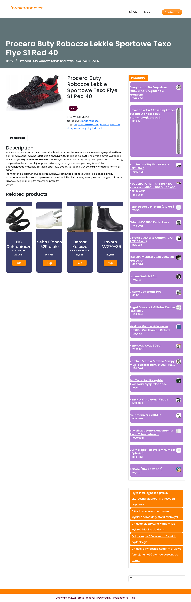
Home (10, 61)
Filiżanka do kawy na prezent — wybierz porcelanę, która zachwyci (155, 514)
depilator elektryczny (86, 124)
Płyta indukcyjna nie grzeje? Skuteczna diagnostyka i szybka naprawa (153, 498)
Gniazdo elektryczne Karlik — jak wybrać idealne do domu (153, 526)
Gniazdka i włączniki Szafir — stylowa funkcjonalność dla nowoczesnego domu (156, 554)
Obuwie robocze (89, 121)
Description (17, 138)
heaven (104, 124)
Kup (73, 108)
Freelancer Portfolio (123, 597)
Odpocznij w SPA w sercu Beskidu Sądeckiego (154, 539)
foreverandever (26, 8)
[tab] (17, 138)
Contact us (172, 12)
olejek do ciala (95, 128)
